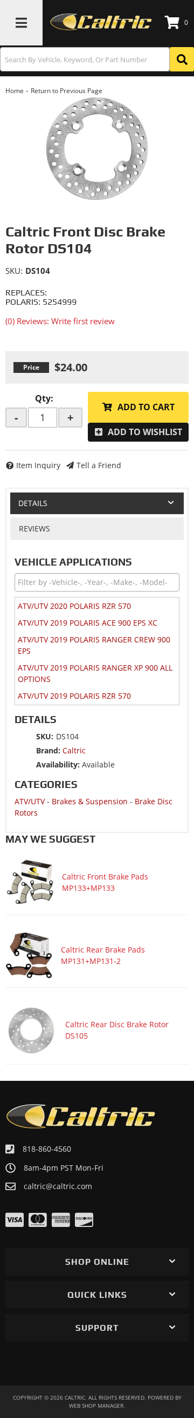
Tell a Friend (99, 465)
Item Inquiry (38, 465)
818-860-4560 (47, 1149)
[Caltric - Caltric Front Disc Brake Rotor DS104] (97, 150)
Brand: (48, 750)
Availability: (58, 764)
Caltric (74, 750)
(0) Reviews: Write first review (60, 321)
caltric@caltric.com (58, 1186)
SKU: (14, 270)
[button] (97, 59)
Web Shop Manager (96, 1405)
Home (14, 90)
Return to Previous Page (66, 90)
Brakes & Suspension (90, 801)
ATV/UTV (30, 801)
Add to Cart (146, 407)
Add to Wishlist (145, 432)
